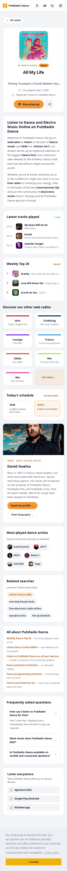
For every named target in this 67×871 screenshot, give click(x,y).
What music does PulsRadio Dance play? (33, 740)
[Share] (49, 104)
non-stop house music (22, 601)
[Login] (37, 5)
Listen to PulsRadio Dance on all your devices (33, 656)
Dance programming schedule (24, 674)
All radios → (49, 377)
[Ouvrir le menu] (60, 5)
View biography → (22, 514)
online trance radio (20, 594)
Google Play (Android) (26, 798)
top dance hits (17, 615)
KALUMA (19, 563)
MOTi (17, 555)
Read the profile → (22, 505)
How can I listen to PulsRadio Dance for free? (33, 713)
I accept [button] (33, 861)
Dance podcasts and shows (22, 665)
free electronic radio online (25, 608)
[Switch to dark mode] (52, 5)
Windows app (22, 807)
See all (56, 264)
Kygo (38, 563)
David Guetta (21, 546)
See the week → (52, 395)
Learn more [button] (51, 852)
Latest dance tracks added (22, 647)
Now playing (30, 104)
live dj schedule (41, 615)
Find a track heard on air (21, 682)
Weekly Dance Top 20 (19, 638)
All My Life (33, 72)
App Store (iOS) (22, 789)
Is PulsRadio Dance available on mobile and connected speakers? (33, 754)
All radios (15, 20)
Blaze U (35, 555)
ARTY (43, 546)
